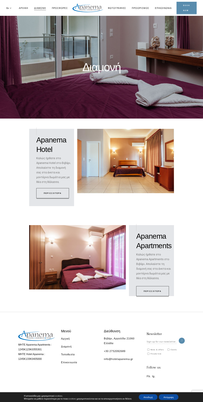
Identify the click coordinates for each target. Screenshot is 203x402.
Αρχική (65, 338)
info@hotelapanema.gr (118, 359)
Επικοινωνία (69, 362)
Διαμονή (66, 346)
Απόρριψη (169, 397)
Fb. (149, 376)
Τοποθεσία (68, 354)
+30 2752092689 (114, 351)
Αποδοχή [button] (148, 397)
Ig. (153, 376)
